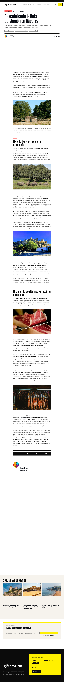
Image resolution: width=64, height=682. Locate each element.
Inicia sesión (52, 635)
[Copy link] (46, 454)
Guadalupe (42, 89)
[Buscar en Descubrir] (56, 4)
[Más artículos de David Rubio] (16, 465)
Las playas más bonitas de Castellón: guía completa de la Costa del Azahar (31, 606)
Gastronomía (39, 4)
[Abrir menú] (2, 4)
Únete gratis (36, 671)
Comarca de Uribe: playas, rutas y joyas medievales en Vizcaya (51, 606)
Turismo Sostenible (46, 4)
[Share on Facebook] (56, 36)
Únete (60, 4)
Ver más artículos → (24, 470)
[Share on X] (54, 36)
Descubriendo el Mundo (30, 4)
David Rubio (11, 35)
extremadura (11, 30)
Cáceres (26, 30)
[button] (32, 112)
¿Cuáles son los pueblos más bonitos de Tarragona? (11, 606)
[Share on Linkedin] (58, 36)
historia (39, 211)
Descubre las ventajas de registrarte (49, 633)
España (23, 4)
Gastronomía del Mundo (19, 30)
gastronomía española (33, 30)
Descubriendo (8, 11)
